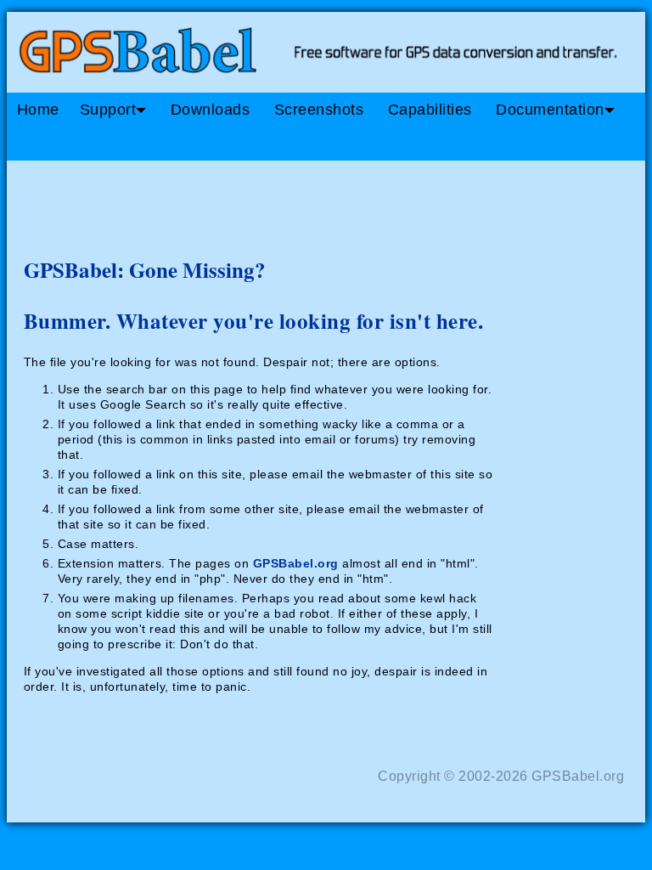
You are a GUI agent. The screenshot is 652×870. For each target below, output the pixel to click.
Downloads (210, 109)
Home (38, 109)
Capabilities (430, 109)
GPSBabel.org (296, 563)
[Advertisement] (329, 202)
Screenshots (319, 109)
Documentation (550, 109)
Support (108, 109)
